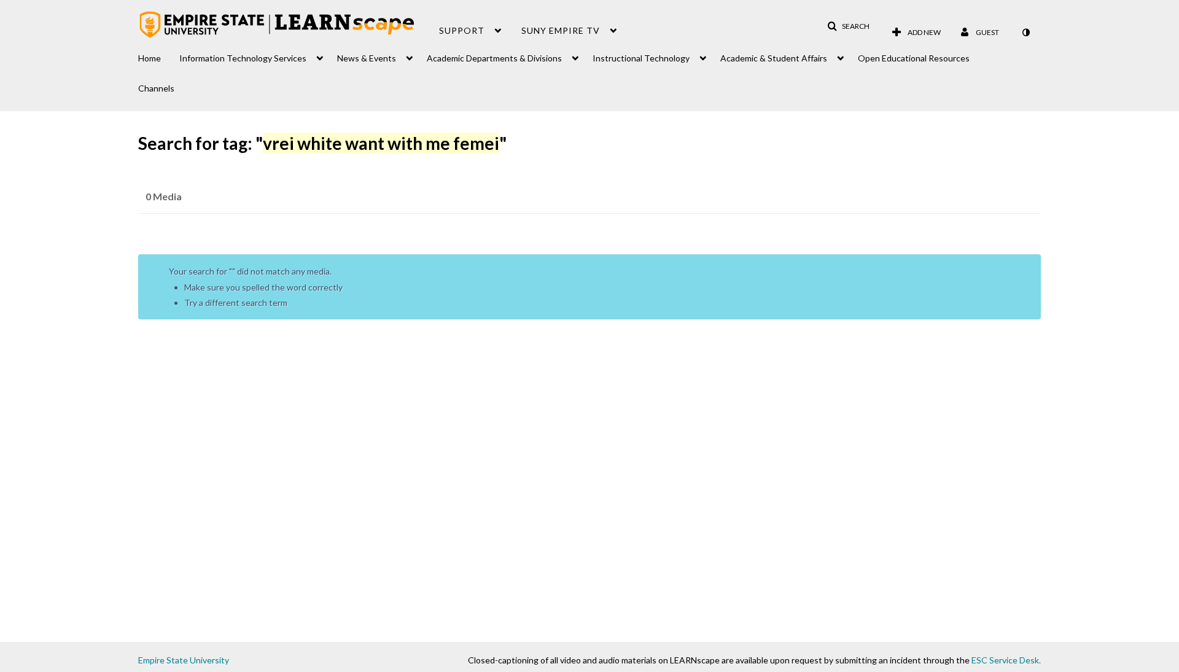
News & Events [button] (366, 58)
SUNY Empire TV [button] (560, 30)
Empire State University (183, 660)
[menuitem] (158, 55)
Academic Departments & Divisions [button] (494, 58)
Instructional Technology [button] (641, 58)
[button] (848, 26)
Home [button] (149, 58)
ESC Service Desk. (1006, 660)
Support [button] (461, 30)
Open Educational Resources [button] (914, 58)
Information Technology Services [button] (242, 58)
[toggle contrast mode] (1025, 32)
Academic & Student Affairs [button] (773, 58)
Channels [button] (156, 88)
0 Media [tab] (164, 196)
